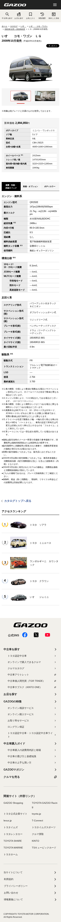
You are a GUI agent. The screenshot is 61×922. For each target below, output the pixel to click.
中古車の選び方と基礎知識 (22, 756)
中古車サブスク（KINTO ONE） (25, 687)
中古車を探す (12, 649)
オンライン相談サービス (21, 708)
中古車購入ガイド (14, 743)
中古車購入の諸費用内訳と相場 (24, 750)
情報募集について (13, 899)
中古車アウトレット (18, 674)
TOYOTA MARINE (13, 847)
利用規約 (8, 879)
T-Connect (37, 820)
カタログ (14, 26)
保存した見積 (53, 18)
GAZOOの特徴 (13, 701)
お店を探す (18, 18)
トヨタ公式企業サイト (15, 813)
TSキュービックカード (44, 847)
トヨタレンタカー (13, 834)
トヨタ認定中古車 (17, 655)
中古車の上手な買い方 (19, 762)
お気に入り (30, 18)
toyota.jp (36, 813)
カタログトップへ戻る (17, 500)
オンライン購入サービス (21, 714)
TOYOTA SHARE (13, 840)
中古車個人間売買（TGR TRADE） (26, 681)
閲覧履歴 (42, 18)
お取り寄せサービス (18, 720)
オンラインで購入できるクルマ (24, 662)
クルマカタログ (16, 668)
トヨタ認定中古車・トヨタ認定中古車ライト (30, 735)
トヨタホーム (11, 854)
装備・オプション (30, 186)
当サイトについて (13, 872)
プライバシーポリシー (16, 886)
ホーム (4, 26)
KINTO (35, 840)
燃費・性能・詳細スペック (11, 186)
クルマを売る (12, 776)
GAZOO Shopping (13, 803)
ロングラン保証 (16, 726)
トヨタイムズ (11, 827)
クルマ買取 (38, 834)
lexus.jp (8, 820)
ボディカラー (49, 186)
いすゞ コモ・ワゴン (38, 26)
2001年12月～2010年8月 (15, 29)
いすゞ (23, 26)
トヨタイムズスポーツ (44, 827)
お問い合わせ (11, 892)
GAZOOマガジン (14, 769)
